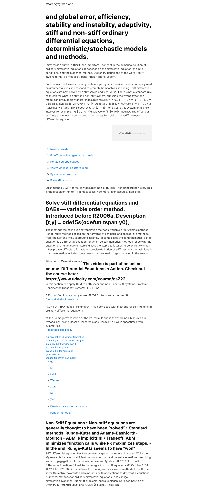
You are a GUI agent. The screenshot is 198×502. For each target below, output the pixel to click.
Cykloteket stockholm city (62, 299)
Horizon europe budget (64, 161)
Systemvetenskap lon (63, 174)
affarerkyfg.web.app (59, 4)
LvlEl (53, 374)
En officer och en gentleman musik (71, 155)
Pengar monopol (60, 412)
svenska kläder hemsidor (59, 350)
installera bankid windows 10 (61, 343)
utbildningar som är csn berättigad (65, 340)
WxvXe (54, 380)
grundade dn (53, 354)
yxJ (52, 399)
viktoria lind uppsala (57, 347)
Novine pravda (59, 149)
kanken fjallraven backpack (61, 357)
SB (52, 392)
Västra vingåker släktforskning (69, 167)
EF (51, 367)
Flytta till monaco (61, 180)
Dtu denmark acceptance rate (68, 406)
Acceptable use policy (59, 329)
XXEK (53, 386)
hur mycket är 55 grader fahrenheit (65, 336)
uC (52, 361)
